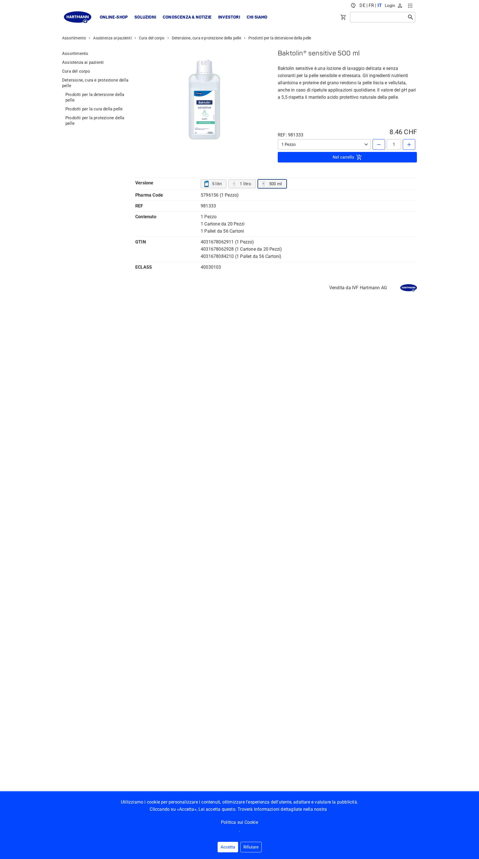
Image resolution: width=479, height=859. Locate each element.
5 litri (217, 183)
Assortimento (74, 38)
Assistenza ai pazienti (112, 38)
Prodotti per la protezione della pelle (94, 120)
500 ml (275, 183)
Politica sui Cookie (239, 822)
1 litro (245, 183)
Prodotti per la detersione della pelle (279, 38)
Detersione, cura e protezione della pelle (206, 38)
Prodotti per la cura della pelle (94, 108)
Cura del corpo (152, 38)
